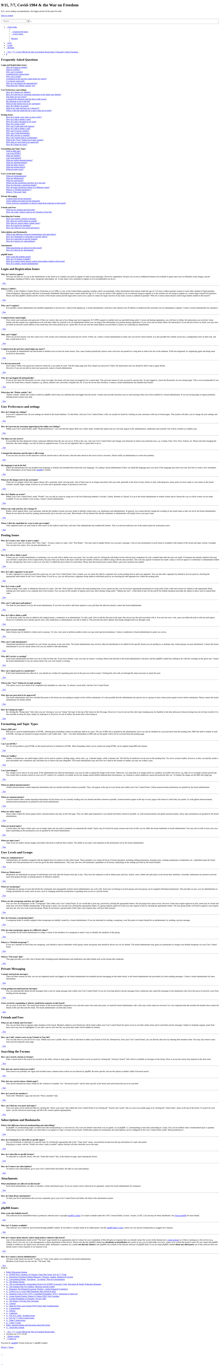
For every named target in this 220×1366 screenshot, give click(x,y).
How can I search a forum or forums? (21, 219)
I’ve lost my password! (15, 81)
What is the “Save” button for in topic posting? (25, 140)
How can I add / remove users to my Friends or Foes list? (29, 212)
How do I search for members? (18, 225)
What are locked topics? (15, 167)
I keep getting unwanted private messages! (23, 201)
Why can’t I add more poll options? (20, 126)
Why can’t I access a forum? (17, 131)
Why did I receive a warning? (18, 135)
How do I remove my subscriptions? (20, 241)
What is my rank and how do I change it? (22, 108)
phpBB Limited (74, 1215)
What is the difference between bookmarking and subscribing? (31, 234)
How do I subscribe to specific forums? (22, 239)
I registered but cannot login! (17, 74)
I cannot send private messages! (18, 198)
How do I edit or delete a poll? (18, 128)
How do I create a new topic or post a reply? (24, 117)
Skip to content (7, 15)
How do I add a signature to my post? (21, 122)
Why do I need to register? (16, 67)
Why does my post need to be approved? (22, 142)
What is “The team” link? (16, 192)
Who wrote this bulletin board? (18, 257)
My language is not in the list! (18, 101)
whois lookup (173, 1240)
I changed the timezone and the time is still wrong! (26, 99)
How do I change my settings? (18, 92)
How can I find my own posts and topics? (23, 228)
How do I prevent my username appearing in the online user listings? (33, 94)
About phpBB (180, 1215)
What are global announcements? (19, 160)
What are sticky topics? (15, 165)
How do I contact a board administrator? (22, 263)
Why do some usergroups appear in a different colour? (28, 187)
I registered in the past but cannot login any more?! (26, 79)
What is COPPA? (13, 70)
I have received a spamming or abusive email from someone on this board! (36, 203)
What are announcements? (16, 162)
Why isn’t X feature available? (18, 259)
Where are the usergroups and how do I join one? (26, 183)
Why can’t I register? (14, 72)
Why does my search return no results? (21, 221)
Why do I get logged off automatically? (22, 83)
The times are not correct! (16, 97)
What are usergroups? (15, 180)
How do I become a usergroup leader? (21, 185)
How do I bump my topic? (16, 144)
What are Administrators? (16, 176)
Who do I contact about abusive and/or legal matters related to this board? (35, 261)
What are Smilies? (13, 156)
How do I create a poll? (15, 124)
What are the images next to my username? (23, 104)
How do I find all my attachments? (20, 250)
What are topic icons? (14, 169)
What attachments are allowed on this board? (24, 248)
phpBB (39, 470)
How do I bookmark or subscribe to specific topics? (26, 237)
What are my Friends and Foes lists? (20, 210)
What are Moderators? (15, 178)
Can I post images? (13, 158)
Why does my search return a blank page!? (23, 223)
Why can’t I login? (13, 76)
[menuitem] (19, 32)
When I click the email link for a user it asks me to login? (29, 110)
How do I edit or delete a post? (18, 119)
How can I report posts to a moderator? (21, 138)
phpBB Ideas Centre (115, 1228)
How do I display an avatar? (17, 106)
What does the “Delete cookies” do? (20, 86)
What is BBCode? (13, 151)
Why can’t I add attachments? (18, 133)
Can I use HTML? (13, 153)
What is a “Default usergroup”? (18, 190)
